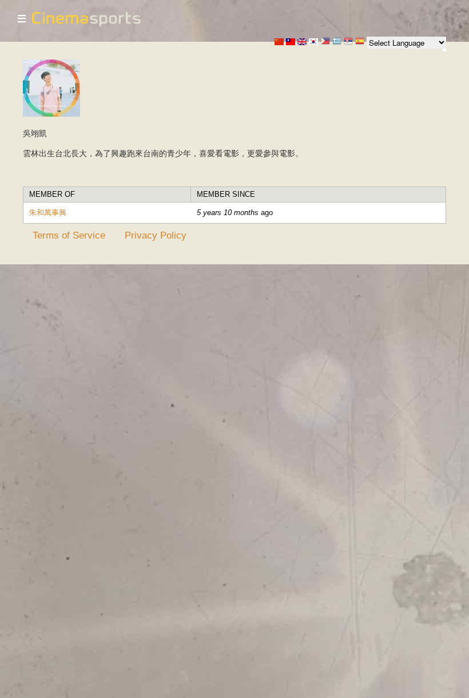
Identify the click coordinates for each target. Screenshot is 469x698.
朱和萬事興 (47, 212)
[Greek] (336, 42)
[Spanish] (359, 42)
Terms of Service (69, 235)
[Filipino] (325, 42)
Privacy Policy (155, 235)
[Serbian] (348, 42)
